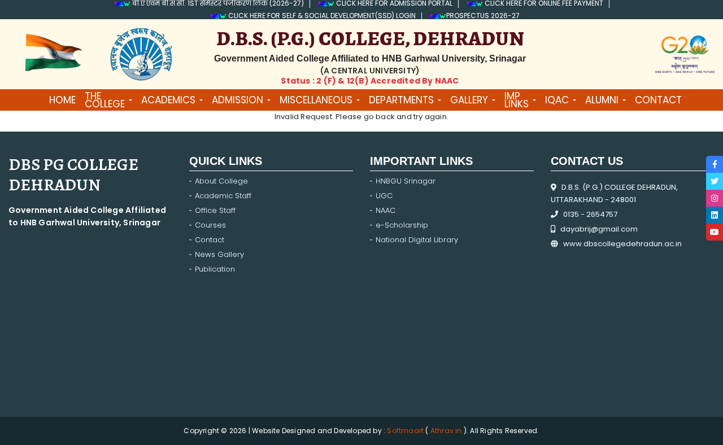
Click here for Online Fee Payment (543, 4)
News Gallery (219, 254)
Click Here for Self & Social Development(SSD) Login (321, 16)
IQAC (557, 100)
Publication (215, 269)
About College (221, 181)
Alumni (602, 100)
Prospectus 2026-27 (483, 16)
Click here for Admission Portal (393, 4)
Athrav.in (446, 430)
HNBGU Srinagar (405, 181)
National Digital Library (417, 239)
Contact (209, 239)
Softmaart (406, 430)
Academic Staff (223, 195)
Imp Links (516, 100)
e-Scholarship (402, 225)
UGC (384, 195)
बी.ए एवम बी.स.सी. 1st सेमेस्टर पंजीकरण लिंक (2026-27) (217, 4)
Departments (401, 100)
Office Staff (215, 210)
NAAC (385, 210)
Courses (210, 225)
